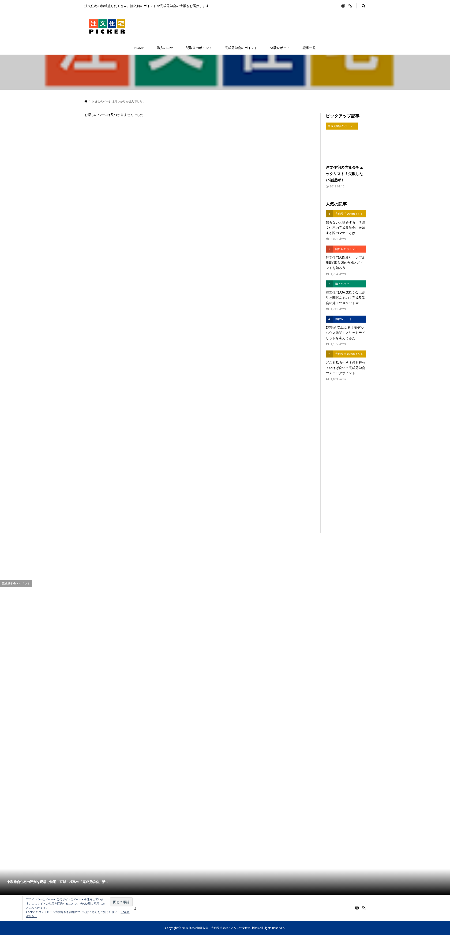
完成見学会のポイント (241, 47)
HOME (139, 47)
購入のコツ (165, 47)
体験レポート (280, 47)
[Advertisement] (346, 463)
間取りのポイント (199, 47)
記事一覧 (309, 47)
